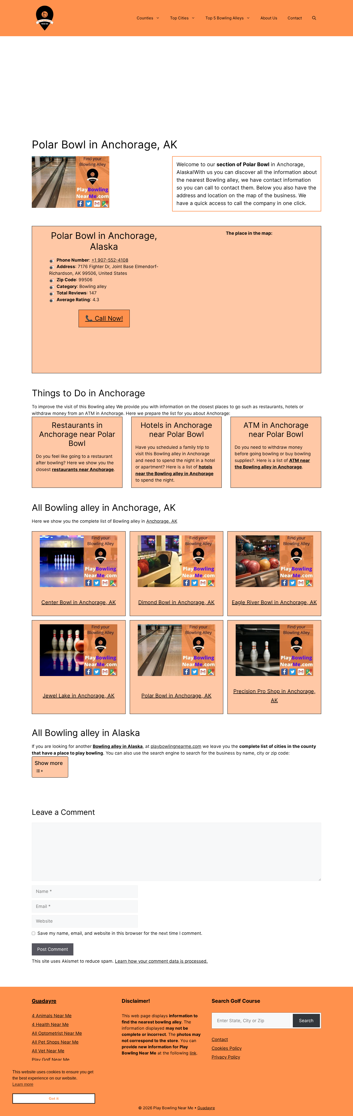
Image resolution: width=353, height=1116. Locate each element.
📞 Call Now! (104, 318)
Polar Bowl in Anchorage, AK (176, 696)
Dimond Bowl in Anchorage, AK (176, 602)
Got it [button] (54, 1098)
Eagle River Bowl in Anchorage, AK (274, 602)
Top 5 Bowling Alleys (224, 18)
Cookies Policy (227, 1048)
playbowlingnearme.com (176, 746)
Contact (295, 18)
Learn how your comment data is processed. (161, 961)
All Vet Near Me (48, 1050)
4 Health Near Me (50, 1024)
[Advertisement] (176, 75)
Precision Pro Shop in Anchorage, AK (274, 695)
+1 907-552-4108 (109, 260)
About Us (268, 18)
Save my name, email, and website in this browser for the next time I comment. (119, 933)
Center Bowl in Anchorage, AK (78, 602)
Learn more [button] (22, 1084)
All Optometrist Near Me (57, 1033)
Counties (145, 18)
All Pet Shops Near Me (55, 1042)
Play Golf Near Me (51, 1059)
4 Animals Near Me (52, 1015)
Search (306, 1020)
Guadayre (44, 1001)
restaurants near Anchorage (83, 469)
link (193, 1053)
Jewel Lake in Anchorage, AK (78, 696)
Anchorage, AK (161, 521)
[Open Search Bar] (314, 18)
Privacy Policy (226, 1057)
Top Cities (179, 18)
